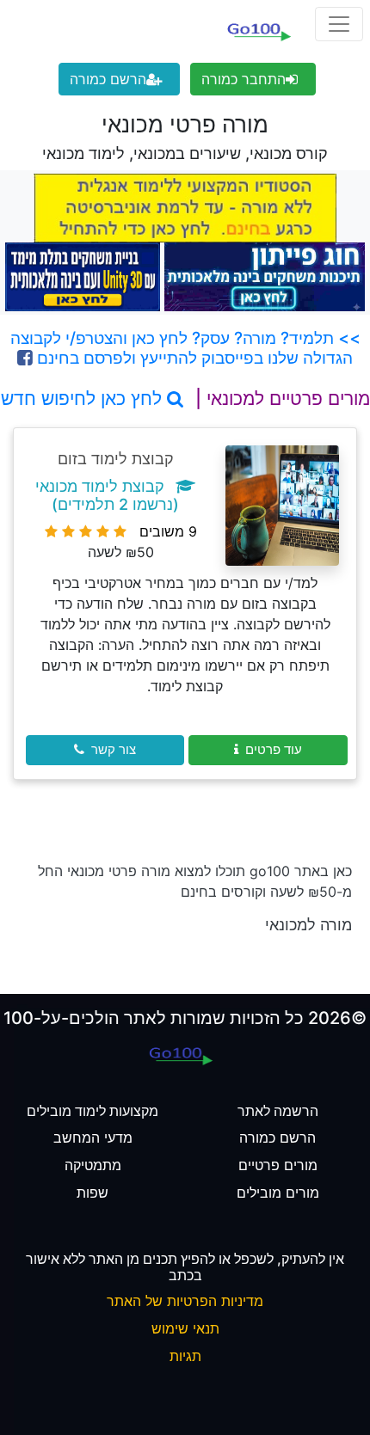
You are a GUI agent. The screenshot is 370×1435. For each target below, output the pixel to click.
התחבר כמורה (243, 79)
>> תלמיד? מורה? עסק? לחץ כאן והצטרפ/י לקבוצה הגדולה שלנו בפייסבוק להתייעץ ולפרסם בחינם (185, 348)
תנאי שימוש (185, 1328)
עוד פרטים (273, 749)
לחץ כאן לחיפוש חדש (84, 398)
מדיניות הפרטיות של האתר (185, 1300)
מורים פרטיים (278, 1165)
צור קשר (113, 749)
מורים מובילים (278, 1192)
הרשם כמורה (108, 79)
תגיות (185, 1355)
